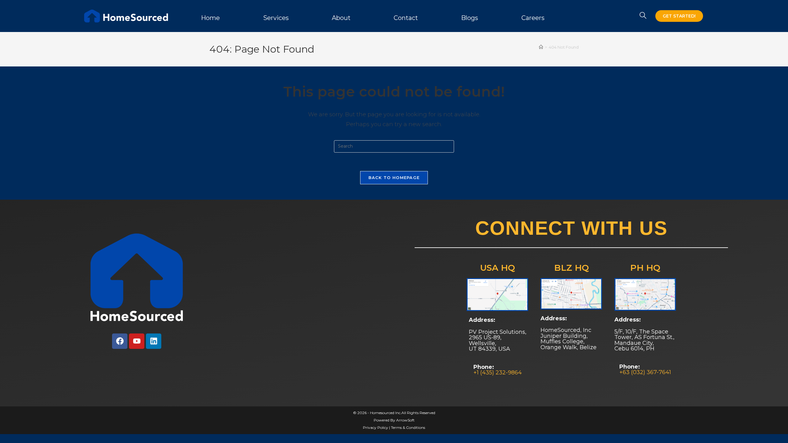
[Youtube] (136, 341)
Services (276, 18)
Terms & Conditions (408, 427)
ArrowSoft (405, 420)
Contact (406, 18)
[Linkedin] (153, 341)
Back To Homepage (394, 177)
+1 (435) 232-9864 (497, 372)
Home (210, 18)
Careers (533, 18)
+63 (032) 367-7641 (645, 372)
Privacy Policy (375, 427)
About (341, 18)
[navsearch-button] (643, 16)
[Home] (541, 47)
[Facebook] (119, 341)
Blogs (469, 18)
